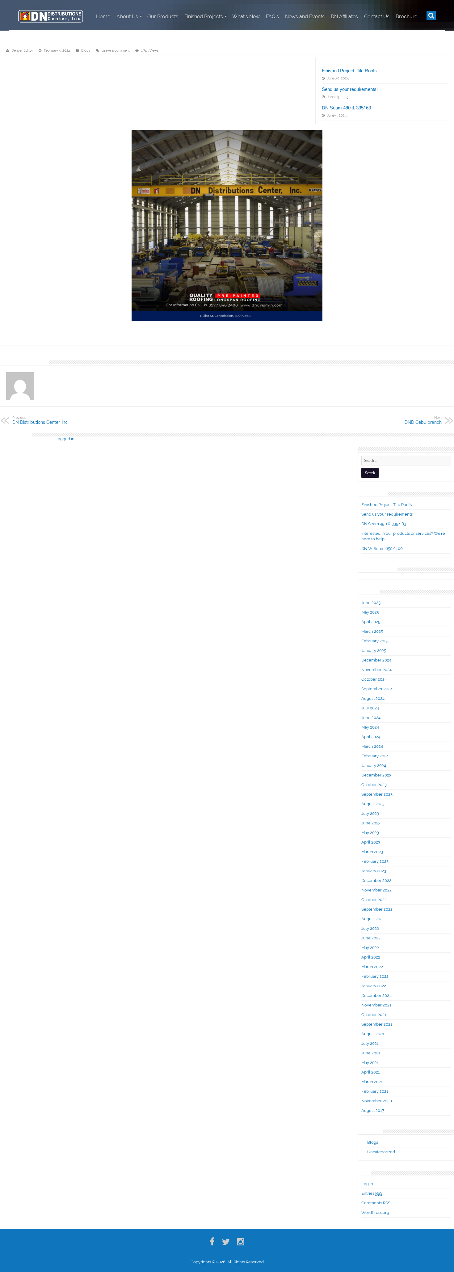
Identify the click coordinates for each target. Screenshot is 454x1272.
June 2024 (370, 717)
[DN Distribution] (50, 15)
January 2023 (373, 871)
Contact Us (376, 16)
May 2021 (370, 1062)
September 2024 (377, 689)
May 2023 (370, 832)
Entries (372, 1193)
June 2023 (370, 823)
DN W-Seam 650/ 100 (382, 548)
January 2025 (373, 650)
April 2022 (370, 957)
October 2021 (373, 1014)
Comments (375, 1203)
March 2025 (372, 631)
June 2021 (370, 1053)
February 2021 (374, 1091)
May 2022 (370, 947)
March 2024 (372, 746)
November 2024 (376, 669)
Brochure (406, 16)
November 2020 (376, 1101)
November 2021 (376, 1005)
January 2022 (373, 986)
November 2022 (376, 890)
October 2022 (374, 899)
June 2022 (370, 938)
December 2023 (376, 775)
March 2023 (372, 851)
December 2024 (376, 660)
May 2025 (370, 612)
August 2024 (373, 698)
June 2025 (370, 602)
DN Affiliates (344, 16)
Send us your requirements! (350, 89)
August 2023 (373, 804)
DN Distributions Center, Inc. (40, 420)
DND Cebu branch (423, 420)
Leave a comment (116, 51)
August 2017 (372, 1110)
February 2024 (375, 756)
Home (103, 16)
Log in (367, 1183)
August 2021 (372, 1034)
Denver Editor (22, 51)
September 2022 (377, 909)
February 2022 (375, 976)
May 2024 (370, 727)
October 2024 (374, 679)
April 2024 (370, 736)
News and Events (305, 16)
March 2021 (372, 1081)
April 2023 (370, 842)
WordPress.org (375, 1212)
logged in (65, 438)
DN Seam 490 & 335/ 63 (346, 107)
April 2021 (370, 1072)
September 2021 (376, 1024)
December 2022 (376, 880)
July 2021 (370, 1043)
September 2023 (377, 794)
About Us (127, 16)
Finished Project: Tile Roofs (349, 70)
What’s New (246, 16)
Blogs (85, 51)
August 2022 (373, 919)
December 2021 (376, 995)
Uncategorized (381, 1152)
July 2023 (370, 813)
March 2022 (372, 966)
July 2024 (370, 708)
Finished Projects (203, 16)
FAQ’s (272, 16)
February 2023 (375, 861)
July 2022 (370, 928)
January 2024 (373, 765)
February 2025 (375, 641)
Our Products (162, 16)
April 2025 (370, 621)
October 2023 (374, 784)
